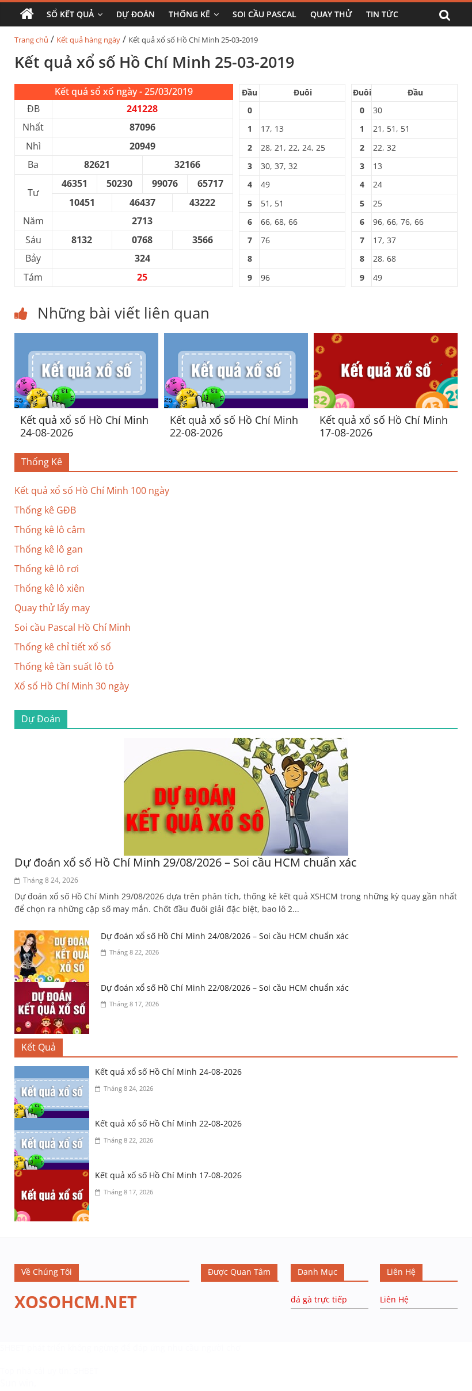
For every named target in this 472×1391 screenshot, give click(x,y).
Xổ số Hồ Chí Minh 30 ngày (71, 686)
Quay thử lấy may (52, 607)
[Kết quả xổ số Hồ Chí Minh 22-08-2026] (236, 340)
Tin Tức (382, 14)
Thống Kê (189, 14)
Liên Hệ (394, 1299)
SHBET (12, 1347)
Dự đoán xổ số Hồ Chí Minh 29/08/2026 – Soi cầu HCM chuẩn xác (185, 862)
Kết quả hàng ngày (88, 40)
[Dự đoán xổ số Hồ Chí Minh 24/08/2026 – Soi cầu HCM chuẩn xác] (54, 937)
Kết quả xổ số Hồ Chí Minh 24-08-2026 (84, 426)
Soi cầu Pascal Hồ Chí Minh (72, 627)
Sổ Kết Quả (70, 14)
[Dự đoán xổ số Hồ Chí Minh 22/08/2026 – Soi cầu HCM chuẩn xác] (54, 989)
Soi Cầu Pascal (264, 14)
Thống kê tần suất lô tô (64, 666)
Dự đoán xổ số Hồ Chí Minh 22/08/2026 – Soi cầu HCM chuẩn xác (225, 987)
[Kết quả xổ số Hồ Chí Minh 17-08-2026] (386, 340)
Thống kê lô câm (49, 529)
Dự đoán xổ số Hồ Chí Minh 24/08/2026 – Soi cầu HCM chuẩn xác (225, 935)
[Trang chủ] (27, 14)
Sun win (17, 1383)
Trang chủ (31, 40)
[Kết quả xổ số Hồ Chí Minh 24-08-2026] (86, 340)
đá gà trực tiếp (319, 1299)
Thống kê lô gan (48, 549)
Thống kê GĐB (45, 510)
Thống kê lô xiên (49, 588)
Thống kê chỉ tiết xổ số (62, 647)
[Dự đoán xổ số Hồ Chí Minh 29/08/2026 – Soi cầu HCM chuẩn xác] (236, 744)
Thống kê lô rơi (46, 568)
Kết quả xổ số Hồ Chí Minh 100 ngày (91, 490)
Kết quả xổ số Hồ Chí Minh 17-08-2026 (383, 426)
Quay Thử (331, 14)
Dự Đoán (135, 14)
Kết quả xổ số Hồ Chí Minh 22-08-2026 (234, 426)
